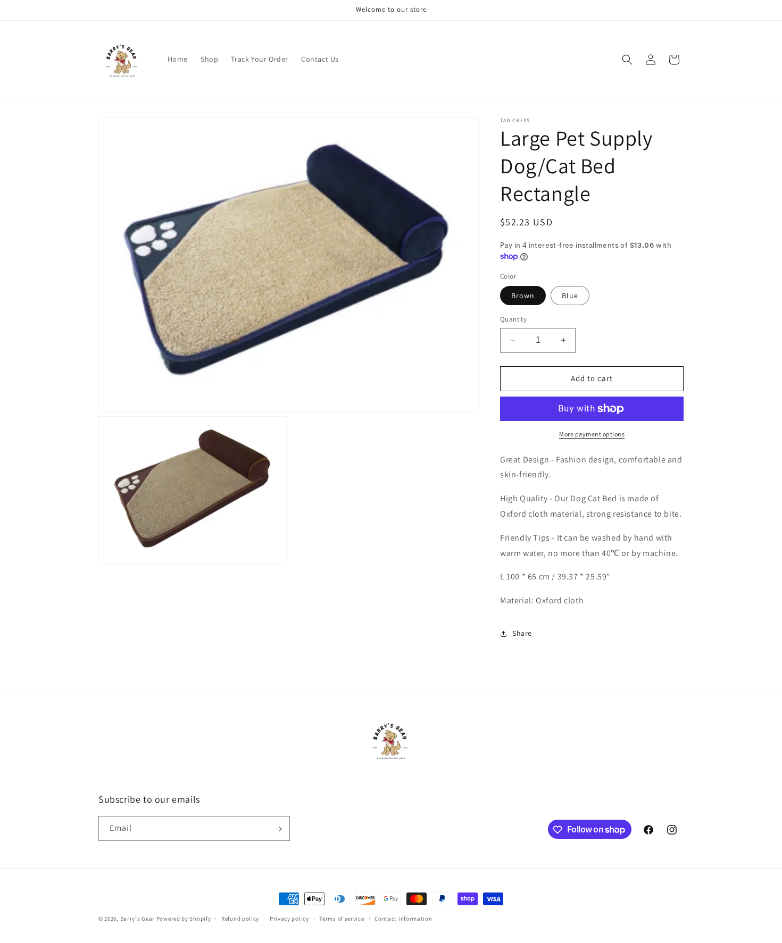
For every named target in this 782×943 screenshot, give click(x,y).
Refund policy (240, 918)
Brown (523, 295)
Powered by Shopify (183, 918)
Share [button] (522, 633)
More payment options (592, 434)
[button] (627, 59)
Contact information (403, 918)
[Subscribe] (277, 828)
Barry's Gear (137, 918)
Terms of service (341, 918)
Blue (570, 295)
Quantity (513, 319)
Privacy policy (289, 918)
